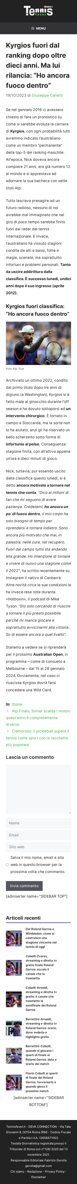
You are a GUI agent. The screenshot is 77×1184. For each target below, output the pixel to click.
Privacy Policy (55, 1171)
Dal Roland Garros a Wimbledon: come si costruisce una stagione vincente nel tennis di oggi (41, 938)
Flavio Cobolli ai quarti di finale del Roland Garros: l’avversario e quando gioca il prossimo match (42, 1082)
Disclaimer (38, 1177)
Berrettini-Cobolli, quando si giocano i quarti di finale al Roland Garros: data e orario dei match (41, 1055)
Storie (17, 704)
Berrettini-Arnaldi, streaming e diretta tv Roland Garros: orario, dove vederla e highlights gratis (41, 1028)
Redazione (34, 1171)
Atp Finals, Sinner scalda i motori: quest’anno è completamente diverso (38, 718)
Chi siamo (17, 1171)
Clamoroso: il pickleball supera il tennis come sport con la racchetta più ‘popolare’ (37, 738)
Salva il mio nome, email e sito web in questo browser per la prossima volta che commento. (37, 864)
